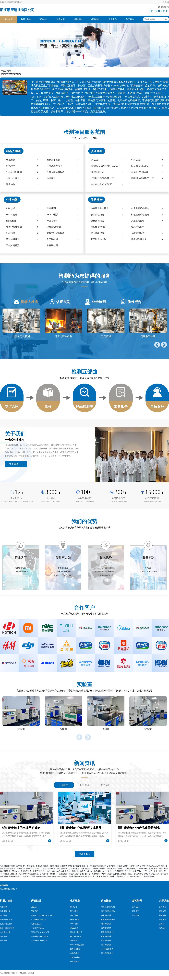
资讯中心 (113, 19)
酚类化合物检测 (76, 932)
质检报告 (78, 19)
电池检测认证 (36, 924)
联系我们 (162, 928)
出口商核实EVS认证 (38, 919)
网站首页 (9, 19)
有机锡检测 (74, 961)
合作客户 (162, 919)
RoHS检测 (74, 924)
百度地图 (30, 973)
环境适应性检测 (6, 919)
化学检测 (61, 19)
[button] (3, 45)
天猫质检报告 (106, 945)
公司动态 (135, 907)
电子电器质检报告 (108, 911)
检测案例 (95, 19)
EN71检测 (74, 911)
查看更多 (13, 464)
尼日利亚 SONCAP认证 (40, 932)
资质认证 (162, 911)
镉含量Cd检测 (75, 936)
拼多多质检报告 (107, 932)
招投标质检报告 (107, 953)
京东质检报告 (106, 928)
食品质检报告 (106, 936)
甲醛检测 (73, 940)
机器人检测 (26, 19)
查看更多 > (84, 854)
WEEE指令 (74, 928)
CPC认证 (73, 907)
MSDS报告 (74, 915)
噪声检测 (3, 940)
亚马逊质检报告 (107, 949)
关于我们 (130, 19)
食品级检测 (74, 953)
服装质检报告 (106, 915)
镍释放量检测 (75, 949)
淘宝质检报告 (106, 940)
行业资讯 (135, 911)
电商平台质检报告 (108, 907)
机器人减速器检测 (7, 928)
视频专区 (162, 915)
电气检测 (3, 915)
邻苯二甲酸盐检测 (77, 945)
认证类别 (43, 19)
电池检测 (3, 907)
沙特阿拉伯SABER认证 (39, 936)
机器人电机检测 (6, 924)
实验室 (161, 924)
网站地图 (166, 2)
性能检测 (3, 936)
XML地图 (22, 973)
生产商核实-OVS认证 (39, 940)
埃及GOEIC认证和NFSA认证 (42, 915)
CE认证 (34, 907)
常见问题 (135, 915)
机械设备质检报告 (108, 919)
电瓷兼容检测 (5, 911)
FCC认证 (34, 911)
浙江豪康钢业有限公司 (17, 10)
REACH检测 (74, 919)
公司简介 (162, 907)
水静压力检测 (5, 932)
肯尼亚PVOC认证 (37, 928)
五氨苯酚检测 (75, 957)
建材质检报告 (106, 924)
